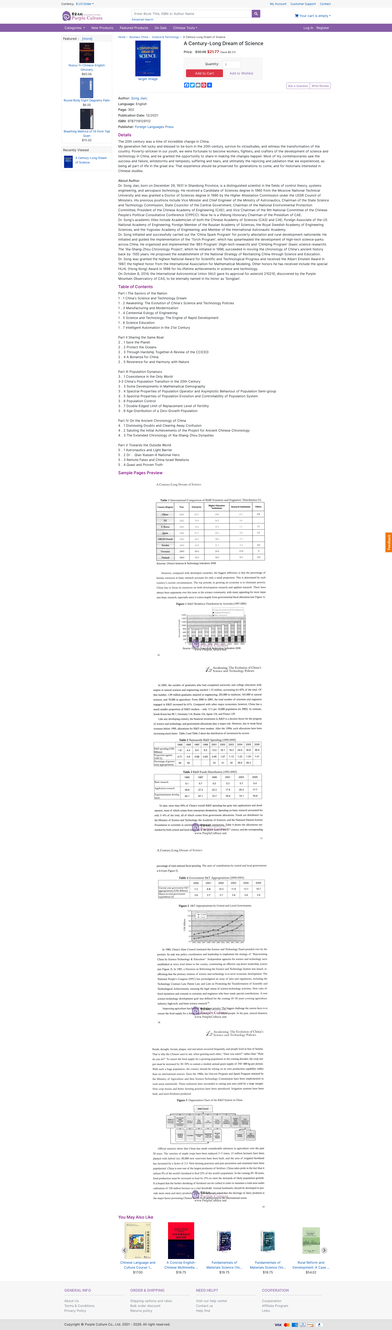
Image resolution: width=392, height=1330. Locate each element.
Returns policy (141, 1311)
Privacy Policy (75, 1311)
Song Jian (138, 98)
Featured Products (134, 28)
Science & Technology (165, 37)
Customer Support (303, 4)
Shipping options (143, 1301)
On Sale (161, 28)
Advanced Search (142, 19)
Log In (308, 28)
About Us (71, 1301)
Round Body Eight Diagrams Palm (87, 100)
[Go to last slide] (124, 1250)
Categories (73, 28)
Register (322, 28)
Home (121, 37)
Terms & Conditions (79, 1306)
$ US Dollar (83, 4)
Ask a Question (298, 86)
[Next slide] (324, 1250)
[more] (86, 39)
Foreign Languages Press (154, 127)
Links (266, 1311)
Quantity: (212, 64)
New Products (102, 28)
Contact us (204, 1306)
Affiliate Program (275, 1306)
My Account (278, 4)
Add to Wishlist (241, 73)
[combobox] (192, 14)
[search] (256, 14)
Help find (203, 1311)
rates (168, 1301)
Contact (325, 4)
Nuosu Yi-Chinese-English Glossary (87, 67)
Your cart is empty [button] (313, 16)
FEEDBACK (388, 542)
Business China (138, 37)
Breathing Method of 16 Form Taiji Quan (87, 134)
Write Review (320, 86)
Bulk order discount (145, 1306)
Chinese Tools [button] (184, 28)
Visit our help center (211, 1301)
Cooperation (271, 1301)
